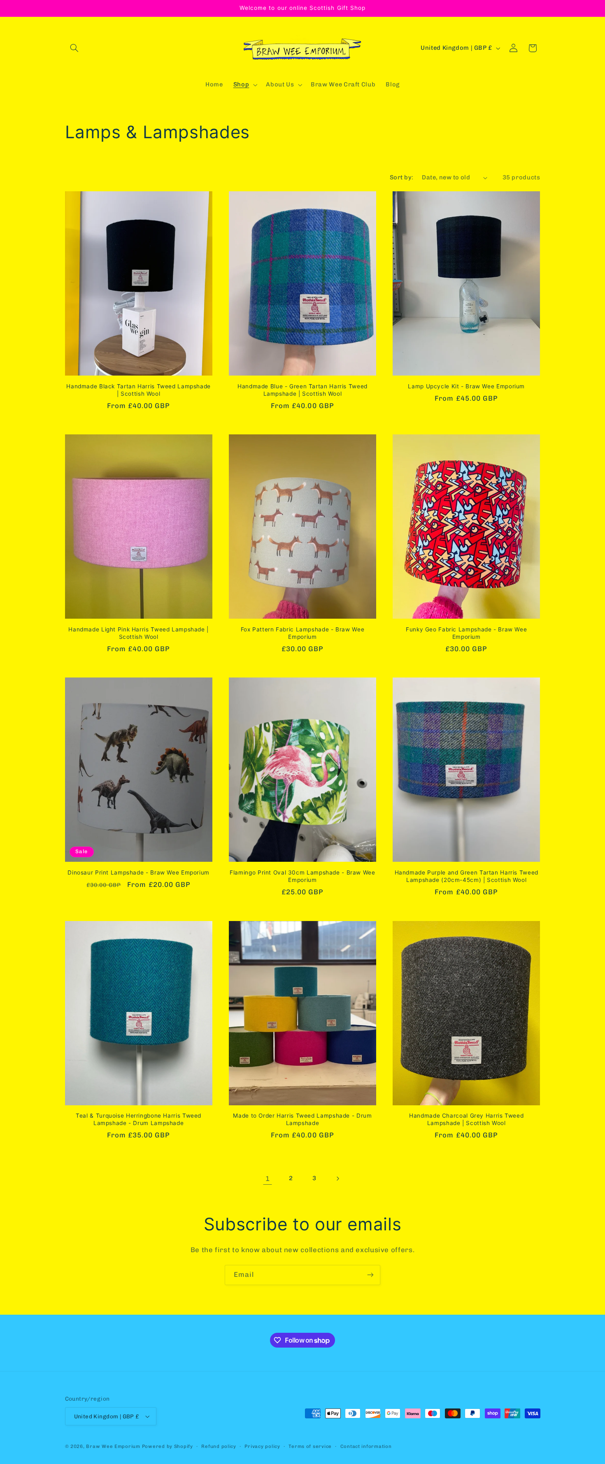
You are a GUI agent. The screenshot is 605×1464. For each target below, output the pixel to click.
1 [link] (267, 1178)
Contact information (366, 1446)
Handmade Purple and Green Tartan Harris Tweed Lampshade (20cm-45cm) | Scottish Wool (466, 876)
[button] (74, 48)
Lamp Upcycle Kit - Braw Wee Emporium (466, 386)
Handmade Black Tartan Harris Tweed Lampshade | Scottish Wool (138, 390)
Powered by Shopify (167, 1446)
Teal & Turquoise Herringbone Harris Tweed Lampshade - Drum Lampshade (138, 1119)
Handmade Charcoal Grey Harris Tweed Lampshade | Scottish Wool (466, 1119)
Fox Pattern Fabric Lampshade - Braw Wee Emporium (303, 633)
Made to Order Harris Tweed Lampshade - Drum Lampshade (302, 1119)
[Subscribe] (370, 1275)
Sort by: (401, 177)
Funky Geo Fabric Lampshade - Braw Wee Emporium (466, 633)
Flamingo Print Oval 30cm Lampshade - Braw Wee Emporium (302, 876)
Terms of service (310, 1446)
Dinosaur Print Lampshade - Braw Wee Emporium (138, 872)
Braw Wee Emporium (114, 1446)
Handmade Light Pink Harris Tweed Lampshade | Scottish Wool (138, 633)
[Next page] (337, 1178)
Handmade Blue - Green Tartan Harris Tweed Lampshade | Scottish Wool (302, 390)
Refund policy (218, 1446)
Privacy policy (262, 1446)
